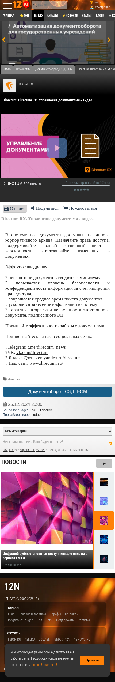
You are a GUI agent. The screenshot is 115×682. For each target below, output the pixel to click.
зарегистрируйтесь (32, 450)
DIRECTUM (26, 84)
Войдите (8, 450)
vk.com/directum (32, 352)
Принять (92, 660)
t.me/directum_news (47, 347)
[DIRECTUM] (9, 85)
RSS (110, 444)
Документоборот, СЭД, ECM (57, 391)
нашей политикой (45, 665)
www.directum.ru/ (46, 363)
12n (12, 586)
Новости (13, 462)
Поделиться (46, 208)
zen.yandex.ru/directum (58, 357)
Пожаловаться (82, 208)
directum (14, 379)
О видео (17, 208)
